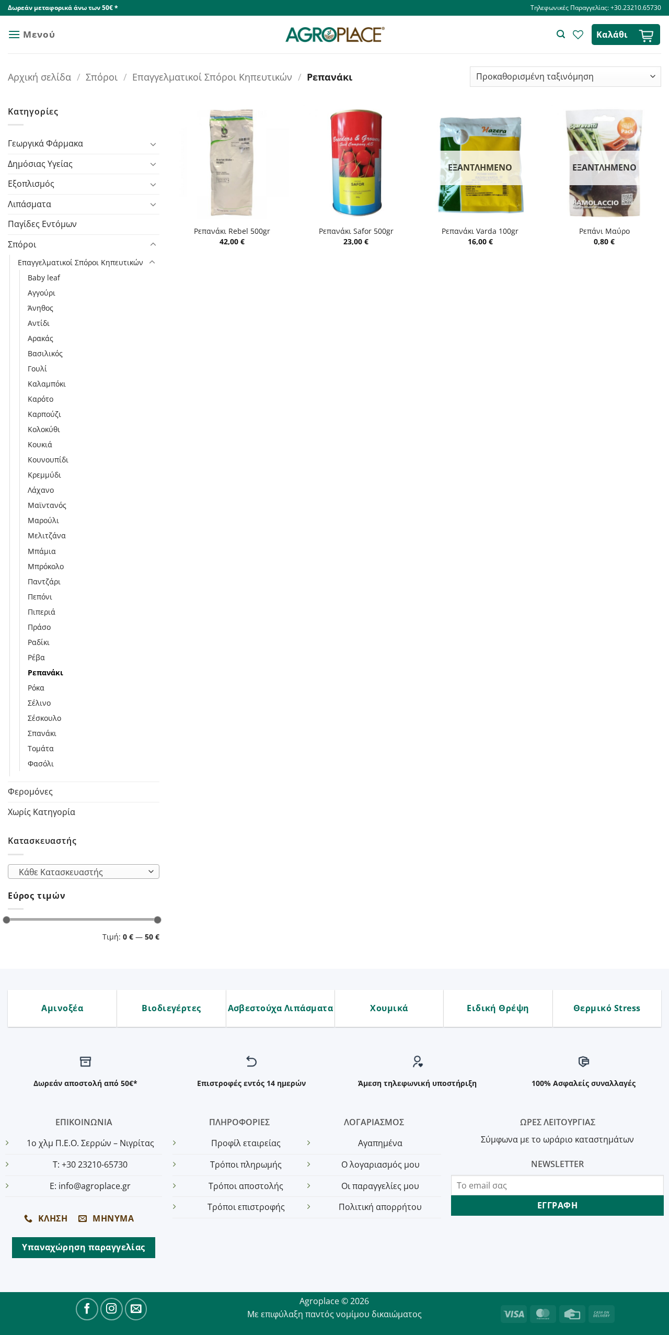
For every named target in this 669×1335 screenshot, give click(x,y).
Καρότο (40, 399)
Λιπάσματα (29, 204)
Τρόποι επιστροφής (246, 1207)
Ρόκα (36, 688)
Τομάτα (41, 748)
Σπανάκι (42, 733)
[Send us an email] (136, 1309)
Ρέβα (36, 657)
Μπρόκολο (46, 566)
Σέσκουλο (44, 718)
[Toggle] (153, 144)
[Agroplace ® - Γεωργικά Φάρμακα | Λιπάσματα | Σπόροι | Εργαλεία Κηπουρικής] (335, 35)
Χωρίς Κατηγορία (41, 812)
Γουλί (37, 369)
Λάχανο (41, 490)
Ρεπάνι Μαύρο (604, 231)
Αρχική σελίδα (39, 76)
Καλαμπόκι (47, 384)
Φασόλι (41, 763)
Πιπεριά (41, 612)
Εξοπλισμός (31, 183)
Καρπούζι (44, 414)
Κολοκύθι (44, 429)
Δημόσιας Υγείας (40, 163)
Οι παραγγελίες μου (380, 1186)
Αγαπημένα (380, 1143)
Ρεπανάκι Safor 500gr (356, 231)
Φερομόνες (30, 791)
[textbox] (81, 872)
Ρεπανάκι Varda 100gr (480, 231)
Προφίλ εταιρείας (246, 1143)
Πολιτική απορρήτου (380, 1207)
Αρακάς (40, 338)
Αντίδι (39, 323)
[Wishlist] (578, 34)
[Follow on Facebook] (87, 1309)
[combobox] (83, 871)
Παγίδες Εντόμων (42, 224)
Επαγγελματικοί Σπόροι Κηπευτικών (212, 76)
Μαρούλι (43, 520)
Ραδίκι (39, 642)
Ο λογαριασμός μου (380, 1164)
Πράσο (39, 627)
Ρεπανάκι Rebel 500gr (232, 231)
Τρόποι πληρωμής (246, 1164)
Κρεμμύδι (44, 475)
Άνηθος (40, 308)
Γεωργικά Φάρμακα (45, 143)
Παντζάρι (44, 581)
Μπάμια (42, 551)
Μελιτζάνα (47, 535)
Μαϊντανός (47, 505)
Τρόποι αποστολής (246, 1186)
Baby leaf (44, 277)
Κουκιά (40, 444)
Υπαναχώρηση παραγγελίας (83, 1247)
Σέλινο (39, 703)
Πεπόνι (40, 597)
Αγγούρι (41, 293)
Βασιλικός (45, 353)
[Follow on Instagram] (111, 1309)
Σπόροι (102, 76)
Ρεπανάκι (45, 672)
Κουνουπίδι (48, 460)
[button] (31, 34)
